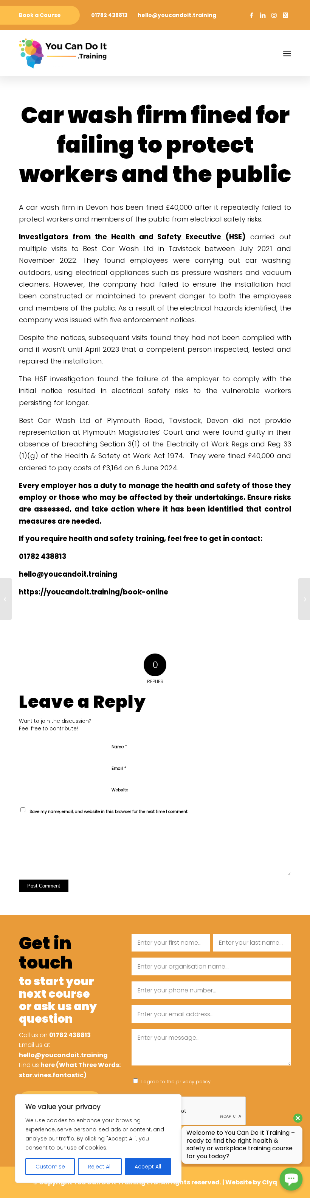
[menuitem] (40, 15)
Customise (50, 1166)
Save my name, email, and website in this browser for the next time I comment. (108, 811)
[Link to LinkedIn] (262, 15)
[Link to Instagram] (274, 15)
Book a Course (40, 15)
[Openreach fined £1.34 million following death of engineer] (6, 599)
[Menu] (287, 53)
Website (120, 790)
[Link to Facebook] (251, 15)
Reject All (100, 1166)
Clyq (269, 1182)
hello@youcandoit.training (177, 15)
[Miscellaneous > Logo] (63, 53)
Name (119, 746)
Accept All (148, 1166)
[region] (98, 1138)
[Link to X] (285, 15)
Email (119, 768)
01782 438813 (109, 15)
